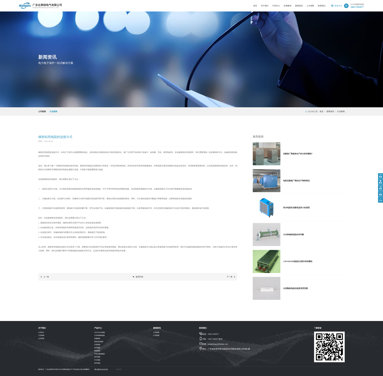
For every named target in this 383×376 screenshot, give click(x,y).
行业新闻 (53, 111)
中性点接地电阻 (99, 354)
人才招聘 (310, 6)
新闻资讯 (299, 6)
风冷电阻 (97, 357)
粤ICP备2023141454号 (101, 369)
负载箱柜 (97, 338)
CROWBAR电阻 (99, 332)
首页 (255, 6)
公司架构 (41, 335)
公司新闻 (42, 111)
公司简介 (41, 332)
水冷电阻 (97, 360)
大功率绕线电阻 (99, 335)
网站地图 (118, 369)
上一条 (46, 277)
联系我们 (321, 6)
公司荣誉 (41, 338)
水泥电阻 (97, 344)
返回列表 (139, 277)
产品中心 (276, 6)
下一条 (229, 277)
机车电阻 (97, 363)
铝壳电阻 (97, 347)
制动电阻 (97, 351)
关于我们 (264, 6)
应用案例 (287, 6)
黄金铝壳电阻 (98, 341)
